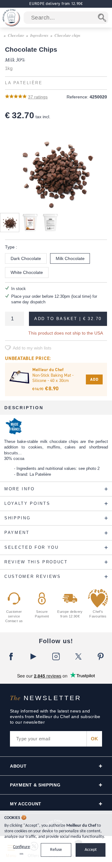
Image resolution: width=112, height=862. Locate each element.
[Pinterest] (101, 656)
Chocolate (16, 35)
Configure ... (21, 850)
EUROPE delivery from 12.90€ (55, 3)
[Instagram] (56, 656)
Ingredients (39, 35)
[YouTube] (33, 656)
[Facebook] (11, 656)
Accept (91, 849)
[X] (78, 656)
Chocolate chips (67, 35)
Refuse (56, 849)
